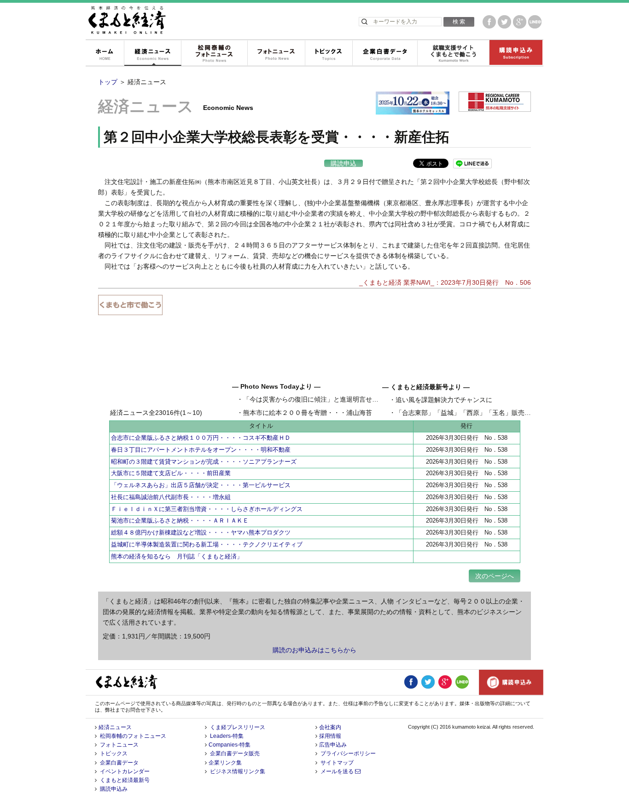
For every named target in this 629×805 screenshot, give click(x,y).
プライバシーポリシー (348, 753)
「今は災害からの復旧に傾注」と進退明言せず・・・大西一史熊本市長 (346, 399)
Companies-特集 (229, 745)
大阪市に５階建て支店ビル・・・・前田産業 (171, 473)
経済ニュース (152, 53)
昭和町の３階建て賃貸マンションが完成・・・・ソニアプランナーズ (204, 461)
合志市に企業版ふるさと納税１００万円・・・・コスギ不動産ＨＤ (201, 437)
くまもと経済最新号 (125, 780)
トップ (107, 82)
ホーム (104, 53)
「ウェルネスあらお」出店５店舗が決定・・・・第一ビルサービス (201, 485)
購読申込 (343, 163)
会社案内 (330, 727)
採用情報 (330, 736)
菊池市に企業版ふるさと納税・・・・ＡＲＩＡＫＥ (180, 520)
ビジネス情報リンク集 (237, 771)
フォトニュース (276, 53)
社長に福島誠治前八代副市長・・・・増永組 (171, 497)
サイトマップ (337, 762)
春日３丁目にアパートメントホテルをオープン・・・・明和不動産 (201, 449)
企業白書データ (384, 53)
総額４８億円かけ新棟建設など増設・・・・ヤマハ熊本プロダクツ (201, 532)
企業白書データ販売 (235, 753)
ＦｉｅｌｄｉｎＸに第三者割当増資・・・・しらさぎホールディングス (207, 509)
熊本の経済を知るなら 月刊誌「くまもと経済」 (177, 556)
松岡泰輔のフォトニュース (214, 53)
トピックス (328, 53)
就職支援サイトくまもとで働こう (453, 53)
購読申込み (515, 53)
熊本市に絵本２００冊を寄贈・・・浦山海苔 (307, 412)
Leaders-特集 (227, 736)
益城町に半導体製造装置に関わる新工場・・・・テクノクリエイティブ (207, 544)
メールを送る (337, 771)
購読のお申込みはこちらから (314, 650)
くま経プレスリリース (237, 727)
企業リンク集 (225, 762)
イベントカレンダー (125, 771)
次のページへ (494, 576)
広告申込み (333, 745)
